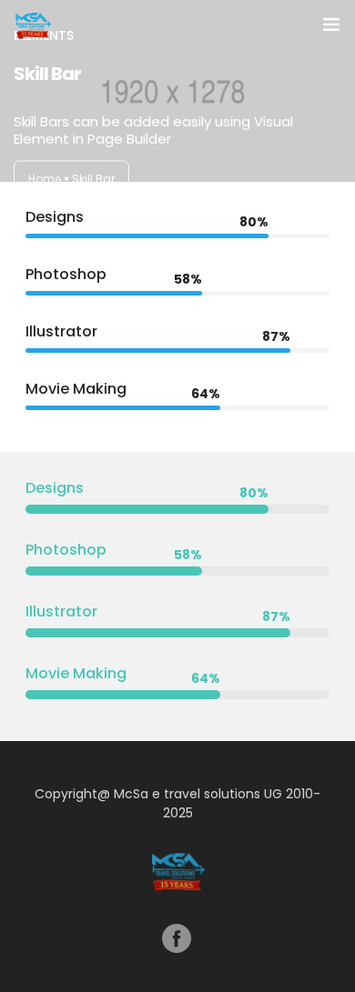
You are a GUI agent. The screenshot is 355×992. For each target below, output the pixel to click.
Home (44, 178)
